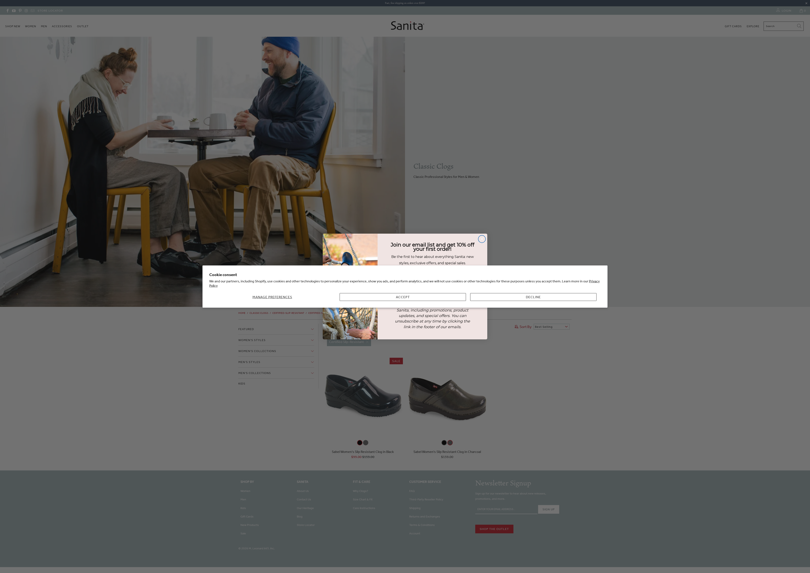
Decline (533, 297)
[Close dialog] (482, 239)
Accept (403, 297)
